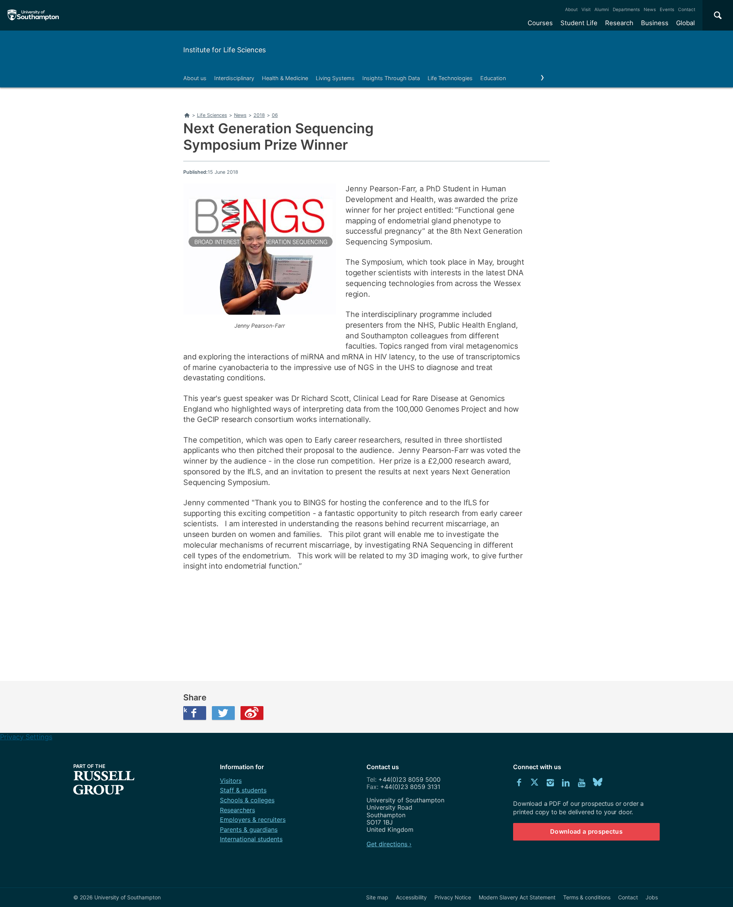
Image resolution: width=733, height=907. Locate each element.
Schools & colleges (247, 800)
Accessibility (411, 897)
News (650, 9)
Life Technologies (450, 78)
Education (493, 78)
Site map (377, 897)
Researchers (237, 810)
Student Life (578, 23)
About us (195, 78)
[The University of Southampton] (33, 15)
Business (654, 23)
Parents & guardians (249, 829)
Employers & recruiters (253, 819)
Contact (686, 9)
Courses (540, 23)
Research (619, 23)
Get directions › (389, 844)
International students (251, 839)
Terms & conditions (586, 897)
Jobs (652, 897)
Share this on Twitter (223, 713)
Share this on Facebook (185, 710)
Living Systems (335, 78)
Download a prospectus (586, 831)
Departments (626, 9)
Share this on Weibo (252, 713)
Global (685, 23)
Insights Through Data (391, 78)
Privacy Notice (452, 897)
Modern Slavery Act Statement (517, 897)
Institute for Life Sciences (224, 50)
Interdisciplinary (234, 78)
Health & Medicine (285, 78)
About (571, 9)
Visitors (231, 780)
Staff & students (243, 790)
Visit (586, 9)
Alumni (601, 9)
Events (667, 9)
